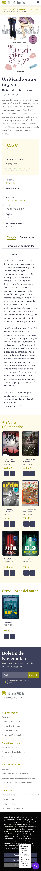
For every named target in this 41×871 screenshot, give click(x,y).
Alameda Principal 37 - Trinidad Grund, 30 (21, 795)
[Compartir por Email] (22, 169)
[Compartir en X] (12, 169)
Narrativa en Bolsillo (28, 9)
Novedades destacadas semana (15, 773)
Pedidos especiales (10, 747)
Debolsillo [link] (10, 183)
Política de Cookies (10, 730)
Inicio (4, 9)
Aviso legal (6, 717)
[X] (16, 703)
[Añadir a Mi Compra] (6, 473)
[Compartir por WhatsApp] (17, 169)
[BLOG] (22, 703)
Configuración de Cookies (13, 735)
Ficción (12, 9)
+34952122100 (8, 799)
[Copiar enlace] (28, 169)
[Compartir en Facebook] (7, 169)
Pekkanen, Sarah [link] (13, 94)
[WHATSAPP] (34, 703)
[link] (12, 473)
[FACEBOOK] (4, 703)
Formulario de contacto (13, 808)
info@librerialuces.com (12, 804)
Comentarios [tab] (27, 237)
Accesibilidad (7, 756)
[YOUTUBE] (28, 703)
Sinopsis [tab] (11, 237)
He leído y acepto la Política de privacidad (19, 681)
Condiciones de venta (11, 721)
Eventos (5, 769)
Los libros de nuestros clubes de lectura (18, 782)
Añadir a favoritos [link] (15, 159)
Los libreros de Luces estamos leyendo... (19, 778)
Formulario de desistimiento (14, 752)
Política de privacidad (11, 726)
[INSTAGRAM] (10, 703)
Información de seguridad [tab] (20, 245)
